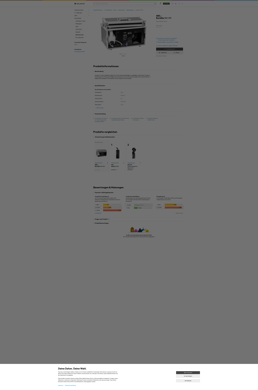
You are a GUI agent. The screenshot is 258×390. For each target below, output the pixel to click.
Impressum (60, 385)
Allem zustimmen (188, 372)
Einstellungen (188, 380)
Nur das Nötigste (188, 376)
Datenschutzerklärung (70, 385)
